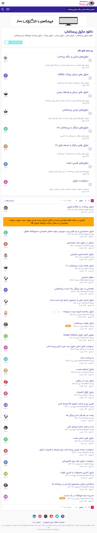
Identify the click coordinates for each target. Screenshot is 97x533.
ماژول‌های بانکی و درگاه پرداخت (72, 57)
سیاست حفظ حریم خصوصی (53, 522)
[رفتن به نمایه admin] (6, 93)
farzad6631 (85, 383)
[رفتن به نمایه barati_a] (6, 393)
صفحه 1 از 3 (66, 201)
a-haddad (85, 464)
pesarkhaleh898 (83, 360)
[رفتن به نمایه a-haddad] (6, 462)
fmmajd (86, 441)
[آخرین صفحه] (76, 200)
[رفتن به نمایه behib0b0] (6, 451)
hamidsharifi (85, 291)
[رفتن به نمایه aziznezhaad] (6, 255)
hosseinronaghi (84, 209)
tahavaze (86, 418)
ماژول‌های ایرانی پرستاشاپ (75, 110)
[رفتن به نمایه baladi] (6, 208)
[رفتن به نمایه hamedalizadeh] (6, 474)
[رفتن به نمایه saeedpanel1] (6, 182)
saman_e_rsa (84, 349)
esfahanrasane (84, 280)
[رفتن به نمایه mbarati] (6, 405)
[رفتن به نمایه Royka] (6, 370)
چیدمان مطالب (9, 201)
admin (87, 268)
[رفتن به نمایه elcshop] (6, 232)
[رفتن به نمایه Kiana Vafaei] (6, 324)
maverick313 (84, 337)
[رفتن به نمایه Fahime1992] (6, 278)
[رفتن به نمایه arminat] (6, 164)
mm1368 (86, 245)
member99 (85, 303)
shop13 (86, 326)
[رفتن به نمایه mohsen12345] (6, 497)
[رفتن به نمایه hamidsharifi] (6, 290)
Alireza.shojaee (84, 234)
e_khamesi (85, 372)
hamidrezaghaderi (83, 406)
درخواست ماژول (80, 181)
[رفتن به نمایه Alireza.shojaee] (6, 428)
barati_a (86, 395)
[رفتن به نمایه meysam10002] (6, 359)
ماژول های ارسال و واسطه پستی (72, 92)
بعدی (81, 201)
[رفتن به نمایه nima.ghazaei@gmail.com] (6, 146)
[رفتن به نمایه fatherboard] (6, 58)
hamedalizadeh (84, 475)
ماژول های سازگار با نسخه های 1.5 (71, 145)
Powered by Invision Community (48, 529)
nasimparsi (85, 487)
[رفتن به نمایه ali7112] (6, 129)
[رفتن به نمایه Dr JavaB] (6, 76)
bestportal (85, 314)
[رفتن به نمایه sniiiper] (6, 244)
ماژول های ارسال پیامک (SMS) (73, 74)
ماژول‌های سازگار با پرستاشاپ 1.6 (72, 127)
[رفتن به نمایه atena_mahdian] (6, 313)
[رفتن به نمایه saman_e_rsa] (6, 111)
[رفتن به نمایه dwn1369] (6, 439)
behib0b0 (86, 452)
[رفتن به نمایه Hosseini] (6, 348)
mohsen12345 (84, 498)
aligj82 (87, 257)
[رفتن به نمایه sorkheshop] (6, 382)
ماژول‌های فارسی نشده (77, 163)
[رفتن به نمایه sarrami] (6, 336)
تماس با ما (37, 522)
